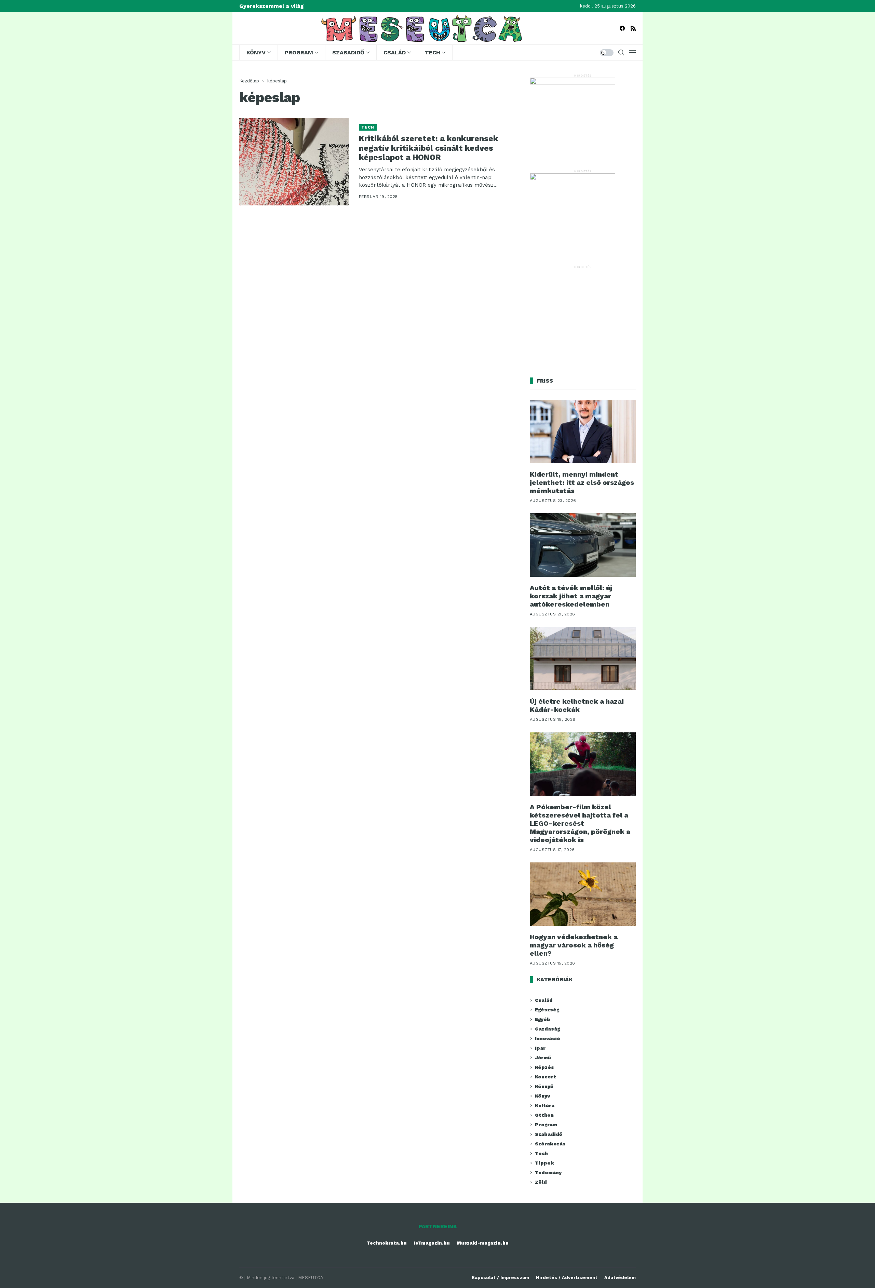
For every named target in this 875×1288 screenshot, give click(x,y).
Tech (367, 127)
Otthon (544, 1115)
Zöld (541, 1182)
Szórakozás (550, 1143)
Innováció (547, 1038)
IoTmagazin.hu (432, 1243)
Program (546, 1124)
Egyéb (542, 1019)
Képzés (544, 1067)
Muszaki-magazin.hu (483, 1243)
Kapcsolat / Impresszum (500, 1277)
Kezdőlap (249, 80)
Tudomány (548, 1172)
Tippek (544, 1163)
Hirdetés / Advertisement (566, 1277)
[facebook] (622, 28)
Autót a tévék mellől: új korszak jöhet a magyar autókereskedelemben (571, 596)
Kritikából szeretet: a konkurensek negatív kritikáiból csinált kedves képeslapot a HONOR (428, 148)
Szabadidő (548, 1134)
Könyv (542, 1096)
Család (544, 1000)
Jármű (543, 1057)
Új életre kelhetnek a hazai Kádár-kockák (577, 705)
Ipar (540, 1048)
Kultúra (544, 1105)
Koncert (545, 1076)
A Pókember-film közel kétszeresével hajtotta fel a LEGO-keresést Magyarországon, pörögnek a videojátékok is (580, 823)
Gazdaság (547, 1029)
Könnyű (544, 1086)
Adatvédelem (620, 1277)
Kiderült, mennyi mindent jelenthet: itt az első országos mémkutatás (582, 482)
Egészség (547, 1009)
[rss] (633, 28)
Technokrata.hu (387, 1243)
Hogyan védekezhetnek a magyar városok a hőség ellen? (574, 945)
